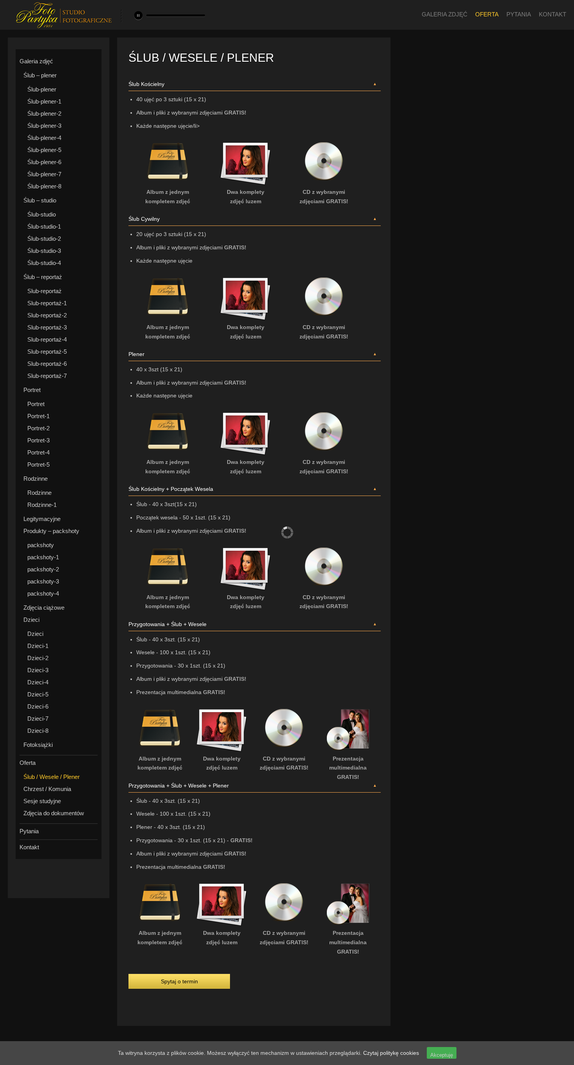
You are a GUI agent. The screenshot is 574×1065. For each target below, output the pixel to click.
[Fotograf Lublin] (64, 26)
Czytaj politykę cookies (391, 1053)
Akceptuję (441, 1055)
